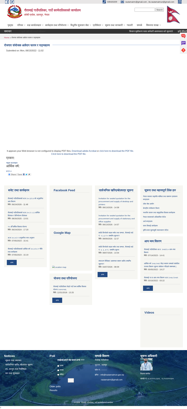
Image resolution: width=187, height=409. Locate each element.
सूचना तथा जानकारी (114, 25)
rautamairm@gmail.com (112, 379)
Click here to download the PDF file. (68, 154)
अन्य (11, 262)
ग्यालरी (130, 25)
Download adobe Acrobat (84, 151)
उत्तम (61, 365)
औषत (62, 374)
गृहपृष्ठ (10, 25)
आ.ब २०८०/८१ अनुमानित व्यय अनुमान (21, 238)
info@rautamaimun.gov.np (112, 375)
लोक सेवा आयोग (148, 204)
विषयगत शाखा (152, 25)
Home (6, 37)
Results (53, 390)
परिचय (20, 25)
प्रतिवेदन (97, 25)
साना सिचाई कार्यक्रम (150, 226)
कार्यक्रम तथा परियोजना (55, 25)
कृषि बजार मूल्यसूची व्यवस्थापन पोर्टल (155, 230)
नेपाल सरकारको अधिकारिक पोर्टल (154, 217)
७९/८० (9, 171)
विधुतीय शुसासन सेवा (80, 25)
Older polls (55, 386)
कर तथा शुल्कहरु (12, 373)
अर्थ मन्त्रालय (147, 221)
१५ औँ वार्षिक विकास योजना (17, 227)
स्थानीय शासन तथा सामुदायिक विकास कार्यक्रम (159, 212)
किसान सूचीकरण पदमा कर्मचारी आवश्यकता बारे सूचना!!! (145, 31)
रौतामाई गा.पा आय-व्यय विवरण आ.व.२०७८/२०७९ (161, 277)
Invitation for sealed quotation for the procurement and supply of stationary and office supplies (117, 218)
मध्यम (62, 370)
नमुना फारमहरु (12, 163)
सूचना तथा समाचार (13, 360)
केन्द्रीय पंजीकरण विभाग (151, 208)
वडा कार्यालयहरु (34, 25)
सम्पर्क (139, 25)
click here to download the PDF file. (116, 151)
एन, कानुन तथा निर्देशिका (15, 369)
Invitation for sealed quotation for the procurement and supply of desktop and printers (116, 201)
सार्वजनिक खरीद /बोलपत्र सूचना (19, 364)
